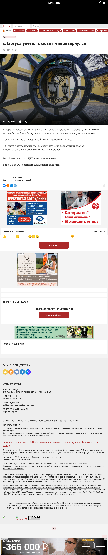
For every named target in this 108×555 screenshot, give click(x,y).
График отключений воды (50, 31)
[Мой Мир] (11, 185)
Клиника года (69, 31)
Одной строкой (9, 37)
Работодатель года (86, 31)
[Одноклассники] (7, 185)
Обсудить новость (54, 245)
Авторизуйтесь (54, 315)
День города (19, 31)
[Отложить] (20, 121)
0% (4, 236)
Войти (104, 3)
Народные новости (21, 26)
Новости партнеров (71, 503)
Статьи (36, 26)
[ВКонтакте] (4, 185)
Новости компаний (14, 344)
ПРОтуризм (32, 31)
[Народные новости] (99, 2)
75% (72, 236)
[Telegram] (15, 185)
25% (17, 236)
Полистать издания (11, 425)
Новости (6, 26)
